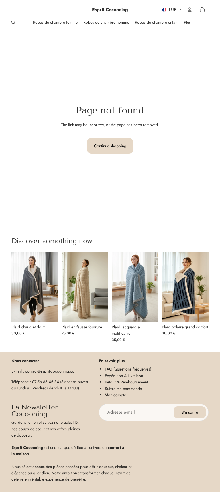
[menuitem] (187, 22)
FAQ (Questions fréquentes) (128, 369)
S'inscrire (190, 412)
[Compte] (189, 9)
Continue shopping (110, 146)
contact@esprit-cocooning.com (51, 371)
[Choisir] (49, 313)
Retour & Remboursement (126, 382)
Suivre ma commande (123, 388)
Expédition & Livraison (124, 375)
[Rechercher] (13, 22)
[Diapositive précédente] (17, 286)
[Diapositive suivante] (52, 286)
